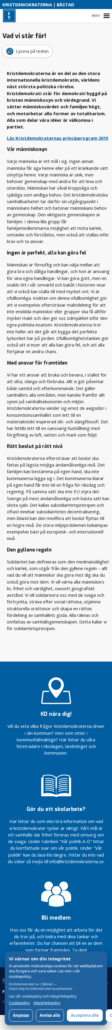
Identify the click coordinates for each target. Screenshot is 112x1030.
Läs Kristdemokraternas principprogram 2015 (57, 138)
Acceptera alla (85, 1015)
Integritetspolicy (46, 1003)
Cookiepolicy (19, 1003)
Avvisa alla (50, 1015)
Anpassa (21, 1015)
